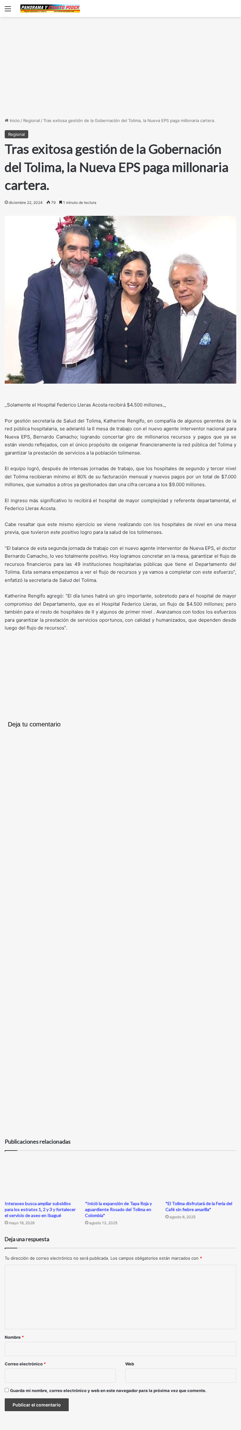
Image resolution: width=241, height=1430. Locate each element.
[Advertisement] (120, 67)
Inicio (14, 120)
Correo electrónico (25, 1363)
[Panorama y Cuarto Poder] (50, 8)
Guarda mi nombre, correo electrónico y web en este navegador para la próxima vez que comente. (108, 1390)
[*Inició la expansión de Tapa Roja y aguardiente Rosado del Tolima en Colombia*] (120, 1177)
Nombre (14, 1337)
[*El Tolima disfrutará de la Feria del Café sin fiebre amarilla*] (200, 1177)
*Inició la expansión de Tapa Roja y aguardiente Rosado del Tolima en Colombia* (118, 1209)
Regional (31, 120)
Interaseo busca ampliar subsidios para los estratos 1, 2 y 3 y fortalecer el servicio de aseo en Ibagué (40, 1209)
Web (129, 1363)
